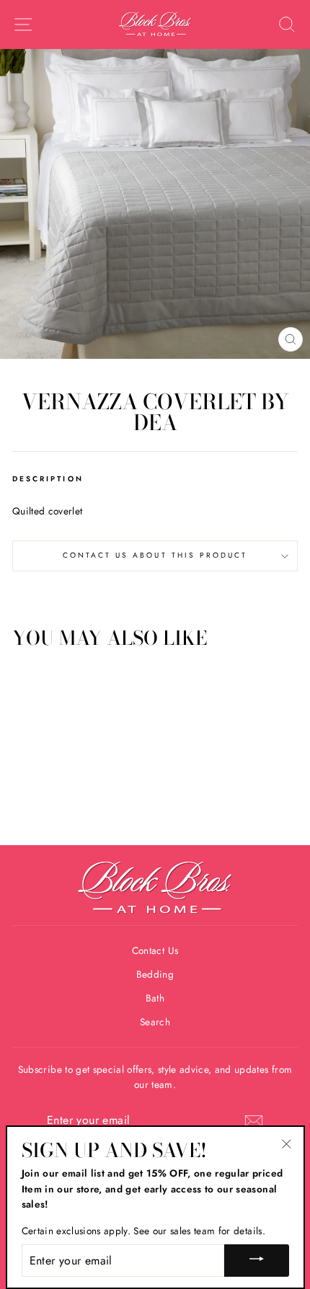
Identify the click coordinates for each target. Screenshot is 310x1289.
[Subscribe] (253, 1121)
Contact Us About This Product (155, 555)
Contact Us (155, 950)
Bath (155, 998)
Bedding (155, 974)
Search (155, 1021)
